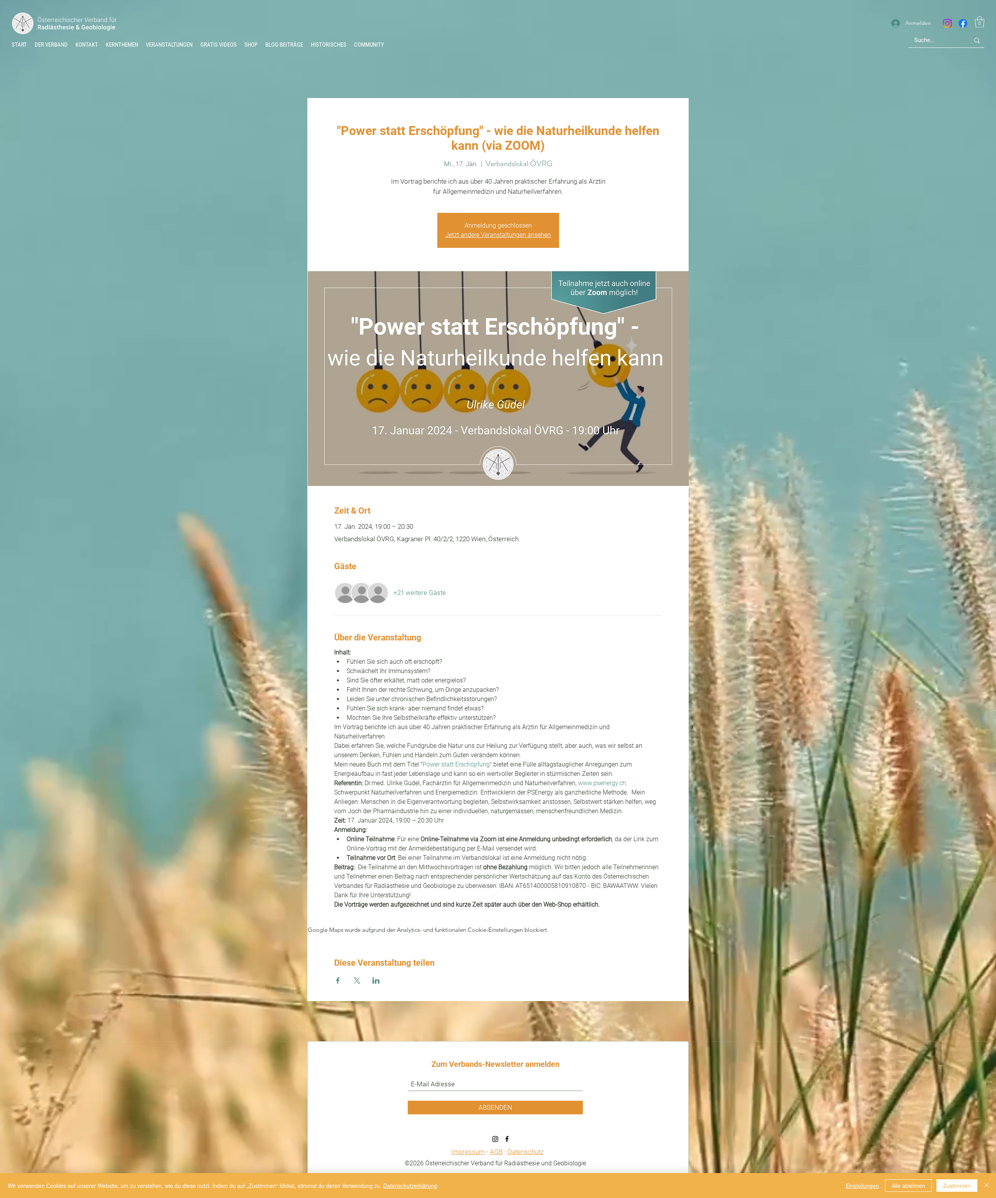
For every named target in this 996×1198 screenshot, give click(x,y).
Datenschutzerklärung (410, 1185)
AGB (496, 1152)
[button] (328, 45)
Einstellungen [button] (862, 1185)
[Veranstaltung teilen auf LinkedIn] (376, 980)
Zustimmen (957, 1185)
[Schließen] (986, 1185)
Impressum (468, 1152)
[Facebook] (963, 23)
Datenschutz (526, 1152)
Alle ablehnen (908, 1185)
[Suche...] (977, 40)
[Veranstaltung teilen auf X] (357, 980)
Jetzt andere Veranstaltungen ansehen (498, 235)
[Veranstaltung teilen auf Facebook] (338, 980)
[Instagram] (947, 23)
